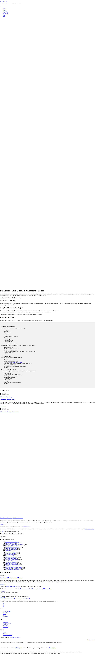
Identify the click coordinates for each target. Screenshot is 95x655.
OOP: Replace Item (10, 565)
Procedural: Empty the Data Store (13, 567)
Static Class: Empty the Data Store (13, 568)
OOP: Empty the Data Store (12, 569)
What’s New (5, 616)
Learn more (2, 405)
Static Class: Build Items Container (13, 545)
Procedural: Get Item (10, 552)
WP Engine (18, 648)
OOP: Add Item (9, 550)
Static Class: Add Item (11, 549)
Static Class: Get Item (10, 553)
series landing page (26, 526)
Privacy (93, 639)
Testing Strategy (9, 543)
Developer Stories (7, 623)
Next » (1, 593)
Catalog (4, 614)
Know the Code (3, 1)
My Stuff (5, 11)
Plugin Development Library (12, 586)
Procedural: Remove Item (11, 559)
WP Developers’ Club (7, 635)
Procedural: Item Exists (11, 555)
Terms (88, 639)
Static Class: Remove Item (11, 560)
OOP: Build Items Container (12, 547)
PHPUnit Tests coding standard (16, 362)
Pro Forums (5, 627)
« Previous (2, 591)
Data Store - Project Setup (7, 399)
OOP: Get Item (9, 554)
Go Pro (1, 531)
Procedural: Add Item (10, 548)
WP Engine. (52, 648)
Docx (4, 615)
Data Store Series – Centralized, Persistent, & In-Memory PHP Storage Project (35, 588)
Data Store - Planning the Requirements (11, 518)
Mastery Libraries (7, 611)
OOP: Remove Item (10, 562)
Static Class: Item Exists (11, 557)
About (4, 632)
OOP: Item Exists (10, 558)
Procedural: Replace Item (11, 563)
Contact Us (5, 624)
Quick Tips (5, 612)
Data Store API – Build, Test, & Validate (11, 578)
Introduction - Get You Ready (12, 542)
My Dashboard (6, 625)
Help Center (5, 622)
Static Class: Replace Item (11, 564)
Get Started (2, 597)
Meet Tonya (5, 633)
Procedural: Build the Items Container (14, 544)
